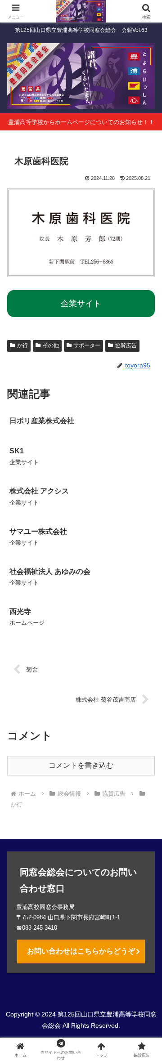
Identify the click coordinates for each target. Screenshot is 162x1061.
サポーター (86, 345)
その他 (51, 345)
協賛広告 (126, 345)
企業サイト (81, 303)
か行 (22, 345)
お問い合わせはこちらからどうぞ (81, 951)
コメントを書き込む (81, 765)
